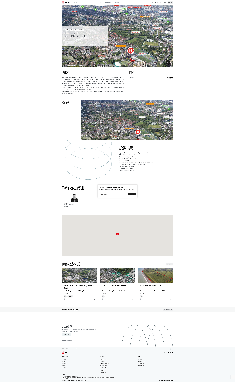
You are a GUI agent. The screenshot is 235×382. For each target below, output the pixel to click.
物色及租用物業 (103, 359)
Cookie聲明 (83, 380)
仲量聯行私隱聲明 (71, 380)
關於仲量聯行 (140, 359)
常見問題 (64, 359)
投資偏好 (64, 365)
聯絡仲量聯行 (140, 361)
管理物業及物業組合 (104, 363)
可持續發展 (140, 363)
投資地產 (102, 361)
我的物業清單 (64, 363)
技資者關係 (140, 365)
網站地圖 (64, 367)
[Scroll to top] (171, 349)
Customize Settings (103, 194)
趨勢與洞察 (102, 372)
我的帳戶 (64, 361)
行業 (101, 370)
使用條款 (78, 380)
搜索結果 (67, 348)
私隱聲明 (64, 380)
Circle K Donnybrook (75, 348)
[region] (117, 191)
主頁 (63, 348)
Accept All (132, 194)
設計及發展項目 (103, 365)
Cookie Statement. (102, 190)
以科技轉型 (102, 367)
